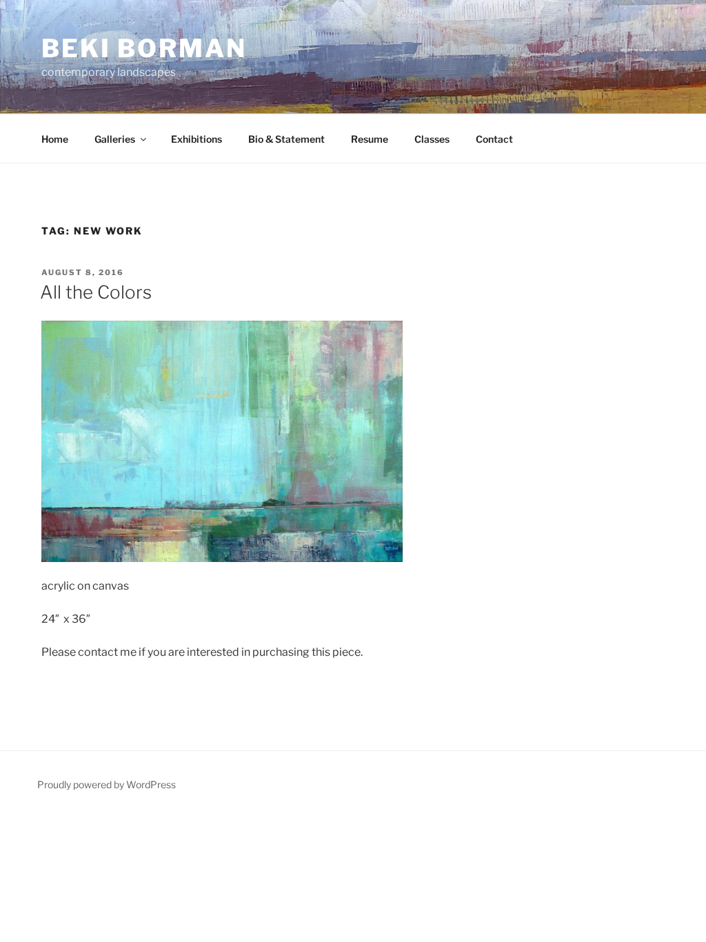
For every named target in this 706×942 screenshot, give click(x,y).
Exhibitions (196, 139)
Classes (432, 139)
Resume (369, 139)
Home (54, 139)
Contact (494, 139)
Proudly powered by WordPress (106, 784)
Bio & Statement (286, 139)
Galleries (114, 139)
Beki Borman (144, 48)
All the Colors (96, 292)
